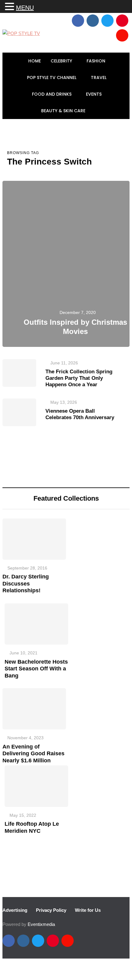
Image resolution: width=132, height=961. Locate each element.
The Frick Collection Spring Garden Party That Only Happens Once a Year (78, 378)
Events (94, 94)
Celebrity (62, 61)
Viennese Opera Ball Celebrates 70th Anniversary (79, 414)
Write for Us (88, 910)
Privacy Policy (51, 910)
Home (34, 61)
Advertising (14, 910)
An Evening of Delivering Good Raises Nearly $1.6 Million (33, 754)
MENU (25, 7)
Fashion (97, 61)
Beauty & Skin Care (64, 111)
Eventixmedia (41, 924)
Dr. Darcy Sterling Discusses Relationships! (25, 584)
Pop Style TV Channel (52, 77)
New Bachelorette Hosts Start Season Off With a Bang (36, 669)
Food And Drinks (52, 94)
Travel (99, 77)
